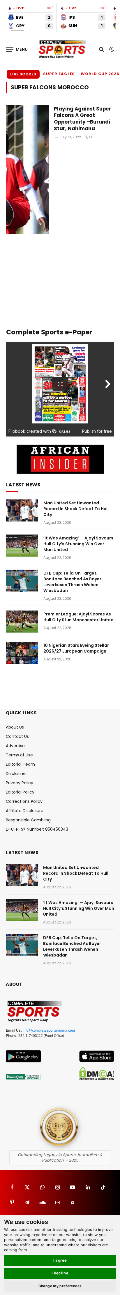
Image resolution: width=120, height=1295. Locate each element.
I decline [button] (60, 1273)
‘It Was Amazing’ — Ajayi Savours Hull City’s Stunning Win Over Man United (78, 544)
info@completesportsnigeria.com (49, 1030)
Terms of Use (19, 755)
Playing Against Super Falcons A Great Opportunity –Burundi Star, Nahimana (82, 118)
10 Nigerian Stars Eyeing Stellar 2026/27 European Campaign (76, 648)
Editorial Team (20, 764)
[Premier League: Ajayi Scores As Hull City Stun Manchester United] (22, 622)
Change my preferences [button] (60, 1286)
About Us (15, 727)
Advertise (15, 746)
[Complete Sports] (63, 49)
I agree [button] (60, 1260)
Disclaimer (16, 773)
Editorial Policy (20, 792)
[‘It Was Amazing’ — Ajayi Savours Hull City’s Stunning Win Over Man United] (22, 546)
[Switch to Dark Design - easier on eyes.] (111, 49)
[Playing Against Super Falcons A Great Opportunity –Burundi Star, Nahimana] (27, 169)
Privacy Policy (19, 783)
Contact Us (17, 736)
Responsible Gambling (28, 820)
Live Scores (23, 74)
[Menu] (17, 49)
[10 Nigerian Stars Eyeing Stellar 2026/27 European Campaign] (22, 653)
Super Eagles (59, 74)
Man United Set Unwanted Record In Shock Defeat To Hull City (76, 508)
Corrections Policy (24, 801)
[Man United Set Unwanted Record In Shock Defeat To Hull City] (22, 510)
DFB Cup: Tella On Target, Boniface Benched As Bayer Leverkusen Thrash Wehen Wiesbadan (72, 581)
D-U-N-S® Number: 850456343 (37, 829)
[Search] (101, 49)
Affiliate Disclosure (24, 811)
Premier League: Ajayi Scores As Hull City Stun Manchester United (78, 617)
